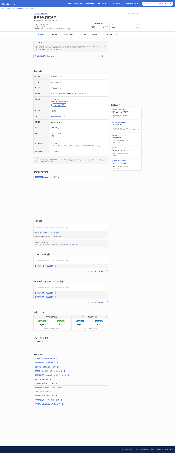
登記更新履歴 (89, 3)
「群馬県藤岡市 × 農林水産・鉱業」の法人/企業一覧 (52, 375)
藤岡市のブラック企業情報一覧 (45, 297)
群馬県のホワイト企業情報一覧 (45, 266)
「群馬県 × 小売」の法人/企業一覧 (46, 396)
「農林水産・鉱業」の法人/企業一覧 (46, 367)
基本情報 (41, 34)
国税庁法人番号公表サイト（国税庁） (59, 160)
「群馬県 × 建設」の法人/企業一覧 (46, 383)
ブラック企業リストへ (98, 303)
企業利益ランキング (132, 3)
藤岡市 (41, 20)
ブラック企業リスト (117, 3)
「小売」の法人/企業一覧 (42, 391)
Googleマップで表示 (58, 105)
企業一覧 (69, 3)
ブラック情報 (82, 34)
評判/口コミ (96, 34)
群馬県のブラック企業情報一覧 (45, 293)
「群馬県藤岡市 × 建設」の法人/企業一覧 (48, 387)
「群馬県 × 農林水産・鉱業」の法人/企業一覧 (49, 371)
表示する (103, 56)
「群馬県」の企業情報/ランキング (45, 358)
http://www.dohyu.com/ (58, 116)
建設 (57, 20)
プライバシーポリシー (157, 449)
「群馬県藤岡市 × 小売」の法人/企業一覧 (48, 400)
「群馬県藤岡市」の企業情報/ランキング (48, 363)
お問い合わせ (69, 244)
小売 (61, 20)
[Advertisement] (70, 65)
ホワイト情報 (68, 34)
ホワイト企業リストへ (98, 272)
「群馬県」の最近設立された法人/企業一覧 (48, 404)
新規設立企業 (78, 3)
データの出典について (40, 161)
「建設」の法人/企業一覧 (42, 379)
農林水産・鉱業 (50, 20)
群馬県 (37, 20)
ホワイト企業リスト (102, 3)
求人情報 (110, 34)
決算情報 (54, 34)
